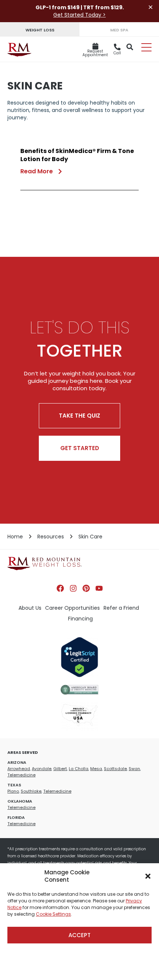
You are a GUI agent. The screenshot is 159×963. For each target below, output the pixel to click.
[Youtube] (99, 588)
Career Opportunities (72, 608)
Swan (134, 769)
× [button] (150, 7)
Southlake (31, 791)
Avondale (41, 769)
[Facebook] (60, 588)
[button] (148, 876)
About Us (29, 608)
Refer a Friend (121, 608)
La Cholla (78, 769)
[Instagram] (73, 588)
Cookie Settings (53, 914)
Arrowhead (18, 769)
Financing (80, 618)
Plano (13, 791)
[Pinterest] (86, 588)
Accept (79, 935)
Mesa (96, 769)
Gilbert (60, 769)
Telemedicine (21, 775)
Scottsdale (115, 769)
